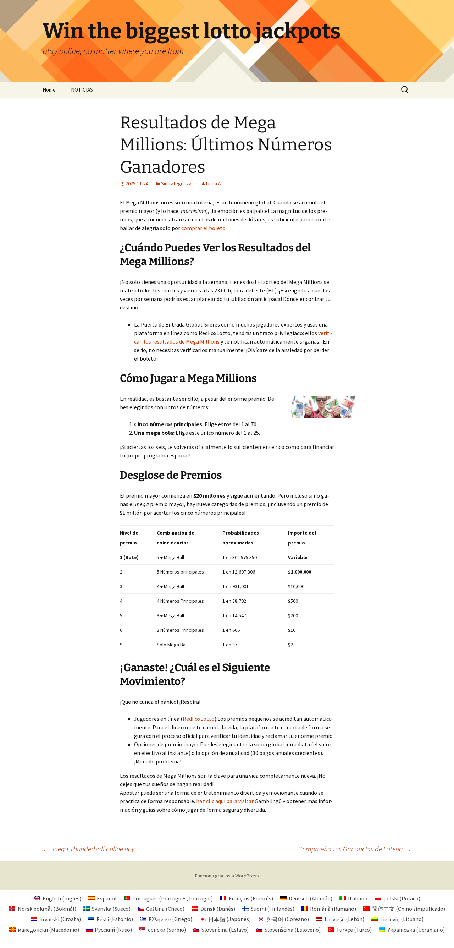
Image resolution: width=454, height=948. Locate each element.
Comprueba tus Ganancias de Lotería (354, 848)
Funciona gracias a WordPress (227, 875)
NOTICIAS (82, 89)
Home (49, 89)
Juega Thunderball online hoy (88, 848)
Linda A (213, 183)
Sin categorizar (177, 183)
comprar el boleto (203, 227)
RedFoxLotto (199, 718)
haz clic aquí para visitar (225, 801)
